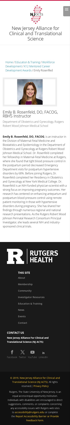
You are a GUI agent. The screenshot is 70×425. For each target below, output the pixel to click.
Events (22, 316)
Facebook (12, 357)
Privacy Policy (41, 386)
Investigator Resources (31, 297)
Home (9, 62)
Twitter (22, 357)
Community (25, 290)
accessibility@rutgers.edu (29, 412)
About (21, 277)
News (21, 309)
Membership (25, 284)
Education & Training (27, 62)
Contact (22, 322)
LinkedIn (43, 357)
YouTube (32, 357)
